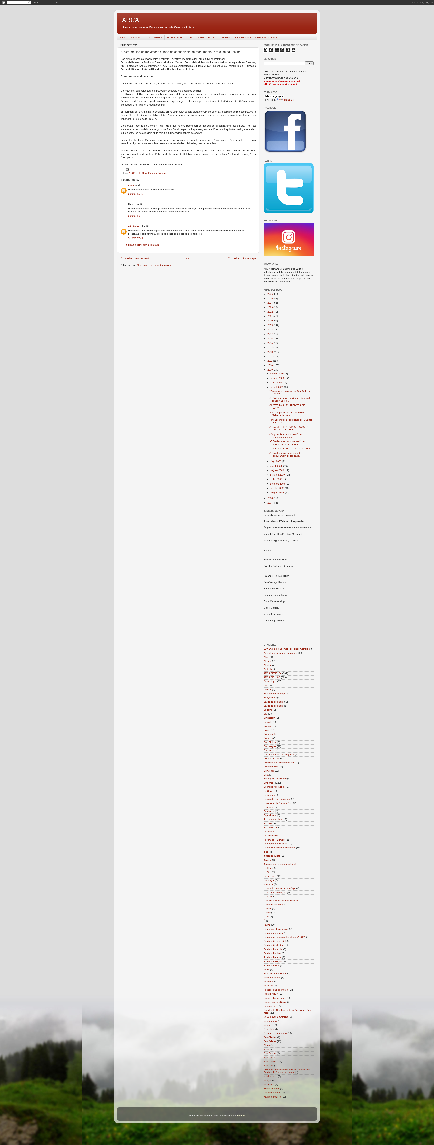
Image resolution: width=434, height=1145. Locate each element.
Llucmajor (269, 880)
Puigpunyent (270, 1006)
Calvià (267, 730)
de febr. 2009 (277, 488)
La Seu (267, 872)
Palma (267, 925)
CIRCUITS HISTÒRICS (201, 37)
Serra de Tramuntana (275, 1033)
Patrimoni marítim (273, 949)
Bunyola (268, 722)
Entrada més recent (134, 258)
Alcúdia (267, 661)
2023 (270, 307)
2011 (270, 361)
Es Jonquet (270, 795)
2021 (270, 316)
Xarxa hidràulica (272, 1096)
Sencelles (269, 1029)
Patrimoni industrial (274, 945)
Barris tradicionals (273, 701)
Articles (267, 689)
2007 (270, 502)
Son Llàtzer (270, 1057)
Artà (266, 685)
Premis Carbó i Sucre (275, 1002)
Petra (266, 969)
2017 (270, 334)
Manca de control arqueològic (279, 888)
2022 (270, 312)
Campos (268, 738)
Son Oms (269, 1065)
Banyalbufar (270, 697)
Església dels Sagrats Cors (278, 803)
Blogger (240, 1115)
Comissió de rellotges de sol (279, 762)
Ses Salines (270, 1041)
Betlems (268, 710)
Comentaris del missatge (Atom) (154, 265)
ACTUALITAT (174, 37)
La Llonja (268, 868)
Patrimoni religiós (273, 961)
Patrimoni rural (271, 965)
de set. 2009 (277, 387)
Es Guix (268, 791)
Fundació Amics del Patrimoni (279, 847)
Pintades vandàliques (275, 973)
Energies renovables (275, 787)
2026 (270, 294)
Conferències (271, 766)
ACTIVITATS (155, 37)
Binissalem (269, 718)
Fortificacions (271, 835)
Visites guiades (272, 1092)
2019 (270, 325)
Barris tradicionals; (273, 706)
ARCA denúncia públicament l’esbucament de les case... (285, 454)
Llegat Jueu (270, 876)
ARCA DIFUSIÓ (272, 677)
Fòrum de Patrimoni (274, 839)
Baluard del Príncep (274, 693)
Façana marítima (273, 819)
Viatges (268, 1080)
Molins (267, 912)
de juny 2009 (277, 470)
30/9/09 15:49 (135, 194)
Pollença (268, 981)
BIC (266, 714)
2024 (270, 303)
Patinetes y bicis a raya (276, 929)
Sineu (267, 1045)
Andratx (268, 669)
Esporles (268, 807)
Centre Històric (272, 758)
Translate (289, 99)
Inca (266, 852)
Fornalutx (269, 831)
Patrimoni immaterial (275, 941)
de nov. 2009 (277, 378)
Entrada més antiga (242, 258)
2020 (270, 320)
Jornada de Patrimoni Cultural (280, 864)
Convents (269, 770)
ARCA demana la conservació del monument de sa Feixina (287, 442)
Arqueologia (270, 681)
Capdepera (270, 750)
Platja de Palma (272, 977)
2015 (270, 343)
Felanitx (268, 823)
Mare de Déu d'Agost (275, 892)
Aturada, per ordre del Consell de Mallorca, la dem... (287, 414)
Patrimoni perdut (272, 957)
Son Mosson (270, 1061)
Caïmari (268, 726)
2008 (270, 498)
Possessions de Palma (276, 990)
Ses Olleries (270, 1037)
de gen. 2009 (277, 492)
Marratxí (268, 896)
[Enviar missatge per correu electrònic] (127, 169)
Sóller (267, 1049)
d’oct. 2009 (276, 382)
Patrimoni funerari (273, 933)
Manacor (268, 884)
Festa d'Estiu (271, 827)
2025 (270, 298)
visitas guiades (271, 1088)
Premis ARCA (271, 994)
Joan (131, 185)
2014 (270, 347)
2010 (270, 365)
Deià (266, 775)
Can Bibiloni (270, 742)
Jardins (267, 860)
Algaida (268, 665)
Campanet (269, 734)
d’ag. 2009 (276, 461)
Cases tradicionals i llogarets (279, 754)
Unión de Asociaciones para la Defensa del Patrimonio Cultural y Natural (287, 1071)
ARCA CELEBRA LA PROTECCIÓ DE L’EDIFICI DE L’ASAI (289, 428)
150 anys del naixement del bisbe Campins (287, 649)
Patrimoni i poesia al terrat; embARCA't (284, 937)
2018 (270, 329)
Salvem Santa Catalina (276, 1017)
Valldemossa (270, 1076)
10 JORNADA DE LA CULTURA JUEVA (290, 448)
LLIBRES (224, 37)
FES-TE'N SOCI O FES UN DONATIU (256, 37)
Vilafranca (269, 1084)
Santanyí (268, 1025)
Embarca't (269, 783)
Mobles (267, 908)
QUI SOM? (136, 37)
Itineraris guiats (272, 856)
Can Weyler (270, 746)
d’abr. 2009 (276, 479)
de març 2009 (278, 483)
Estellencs (269, 811)
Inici (122, 37)
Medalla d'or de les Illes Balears (281, 900)
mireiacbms (134, 226)
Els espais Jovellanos (275, 778)
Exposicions (270, 815)
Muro (266, 916)
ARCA (130, 19)
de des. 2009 (277, 373)
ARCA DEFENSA (138, 173)
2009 (270, 370)
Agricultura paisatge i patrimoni (280, 653)
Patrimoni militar (272, 953)
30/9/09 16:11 (135, 216)
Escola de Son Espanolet (277, 799)
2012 (270, 356)
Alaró (266, 657)
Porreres (268, 985)
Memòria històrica (157, 173)
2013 (270, 352)
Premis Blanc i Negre (275, 998)
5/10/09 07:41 (135, 238)
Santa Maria (270, 1021)
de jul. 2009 (276, 466)
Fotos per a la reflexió (275, 843)
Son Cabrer (270, 1053)
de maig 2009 (277, 474)
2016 (270, 338)
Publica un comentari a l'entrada (142, 245)
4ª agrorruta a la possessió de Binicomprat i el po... (285, 435)
